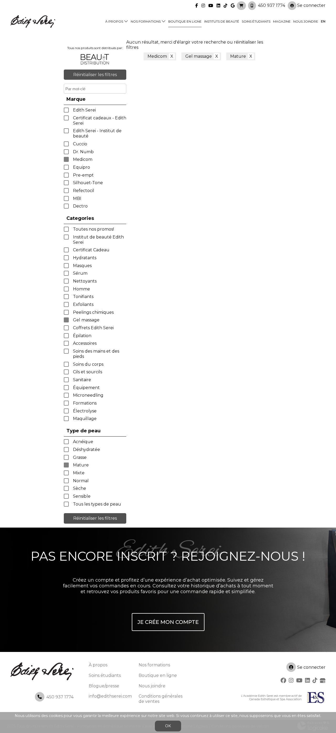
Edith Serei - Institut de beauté (97, 133)
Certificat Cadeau (91, 249)
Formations (85, 403)
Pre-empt (83, 175)
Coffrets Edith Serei (93, 327)
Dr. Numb (83, 151)
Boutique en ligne (185, 21)
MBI (77, 198)
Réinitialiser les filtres (95, 74)
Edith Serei (84, 110)
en (323, 21)
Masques (82, 265)
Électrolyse (85, 410)
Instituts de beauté (221, 21)
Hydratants (84, 257)
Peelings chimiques (93, 312)
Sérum (80, 273)
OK (168, 726)
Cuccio (80, 143)
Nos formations (146, 21)
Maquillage (85, 418)
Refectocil (83, 190)
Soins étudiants (256, 21)
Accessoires (85, 343)
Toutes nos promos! (93, 229)
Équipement (86, 387)
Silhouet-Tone (88, 182)
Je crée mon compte (168, 622)
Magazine (282, 21)
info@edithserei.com (110, 696)
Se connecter (311, 5)
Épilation (82, 335)
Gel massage (86, 319)
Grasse (80, 457)
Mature (81, 465)
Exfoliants (83, 304)
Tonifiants (83, 296)
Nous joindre (305, 21)
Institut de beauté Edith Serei (98, 240)
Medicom (82, 159)
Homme (81, 288)
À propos (114, 21)
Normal (81, 480)
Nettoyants (85, 281)
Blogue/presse (104, 685)
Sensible (82, 496)
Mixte (79, 472)
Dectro (80, 206)
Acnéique (83, 441)
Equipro (81, 167)
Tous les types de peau (97, 504)
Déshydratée (86, 449)
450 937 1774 (271, 5)
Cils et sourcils (87, 371)
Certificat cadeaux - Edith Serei (99, 120)
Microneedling (88, 395)
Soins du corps (88, 364)
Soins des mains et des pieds (96, 354)
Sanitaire (82, 379)
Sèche (79, 488)
